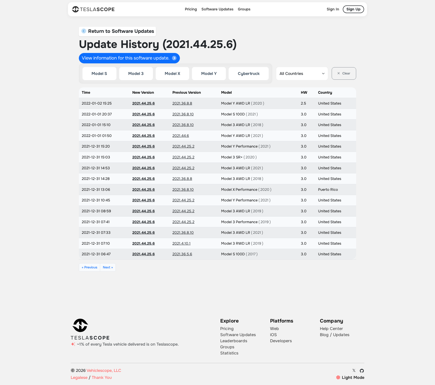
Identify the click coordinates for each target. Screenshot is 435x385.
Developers (281, 340)
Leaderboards (233, 340)
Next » (108, 267)
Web (274, 328)
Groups (244, 9)
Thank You (102, 377)
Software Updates (217, 9)
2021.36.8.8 (182, 103)
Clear (345, 73)
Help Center (331, 328)
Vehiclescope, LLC (104, 370)
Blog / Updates (334, 334)
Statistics (229, 353)
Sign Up (353, 9)
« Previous (89, 267)
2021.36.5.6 (182, 254)
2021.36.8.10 (183, 114)
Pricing (191, 9)
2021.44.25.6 (143, 103)
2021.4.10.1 (181, 243)
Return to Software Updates (120, 31)
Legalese (79, 377)
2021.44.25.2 (183, 146)
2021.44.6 (180, 135)
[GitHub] (362, 371)
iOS (273, 334)
